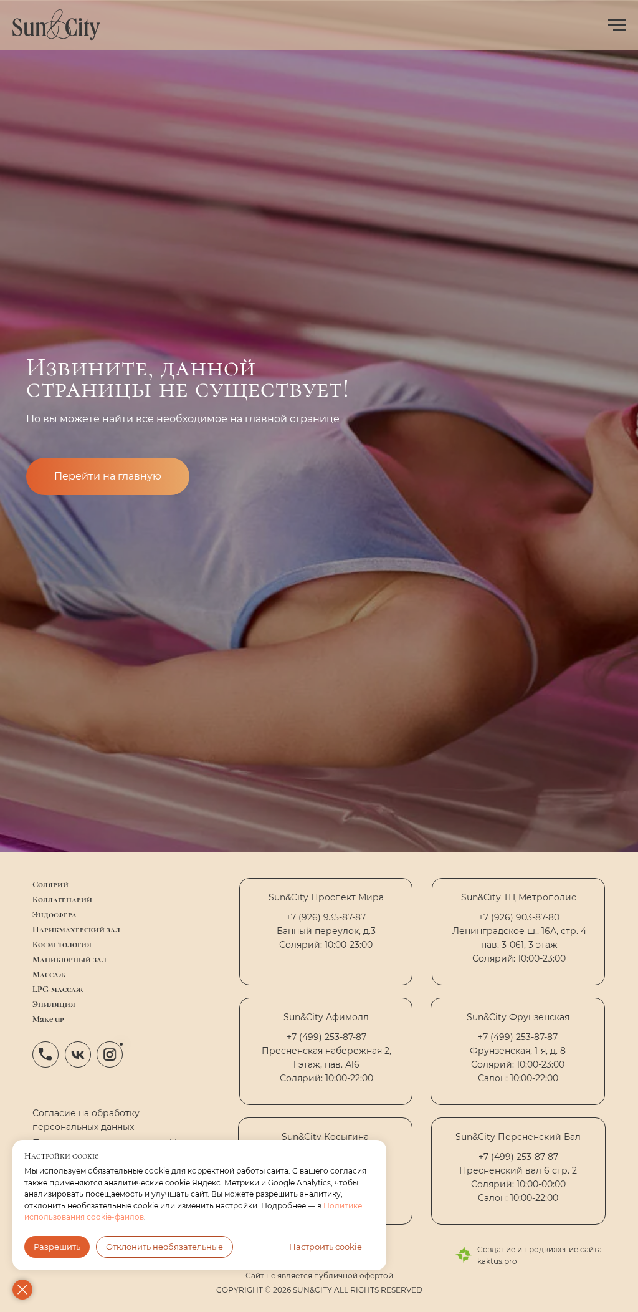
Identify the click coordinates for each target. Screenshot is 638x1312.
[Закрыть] (22, 1290)
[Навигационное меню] (617, 25)
